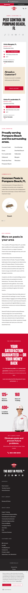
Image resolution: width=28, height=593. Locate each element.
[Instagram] (8, 35)
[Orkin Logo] (14, 8)
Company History (6, 525)
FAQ (3, 530)
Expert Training (6, 512)
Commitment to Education (9, 516)
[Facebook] (12, 35)
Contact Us (5, 550)
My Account (5, 543)
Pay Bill (4, 545)
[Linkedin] (23, 35)
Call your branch (13, 51)
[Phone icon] (23, 8)
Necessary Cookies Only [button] (17, 585)
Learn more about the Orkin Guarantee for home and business (14, 380)
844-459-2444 (15, 453)
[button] (6, 589)
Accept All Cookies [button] (7, 585)
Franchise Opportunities (8, 521)
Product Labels (6, 552)
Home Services (6, 490)
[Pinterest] (19, 35)
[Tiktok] (5, 35)
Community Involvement (8, 519)
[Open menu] (25, 8)
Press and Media (6, 523)
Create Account (14, 88)
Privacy (14, 569)
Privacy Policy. (18, 581)
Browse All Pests (6, 501)
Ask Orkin (4, 527)
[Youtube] (16, 35)
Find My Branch (6, 547)
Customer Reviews (7, 532)
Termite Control (6, 488)
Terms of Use (14, 567)
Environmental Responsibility (9, 514)
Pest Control (5, 486)
